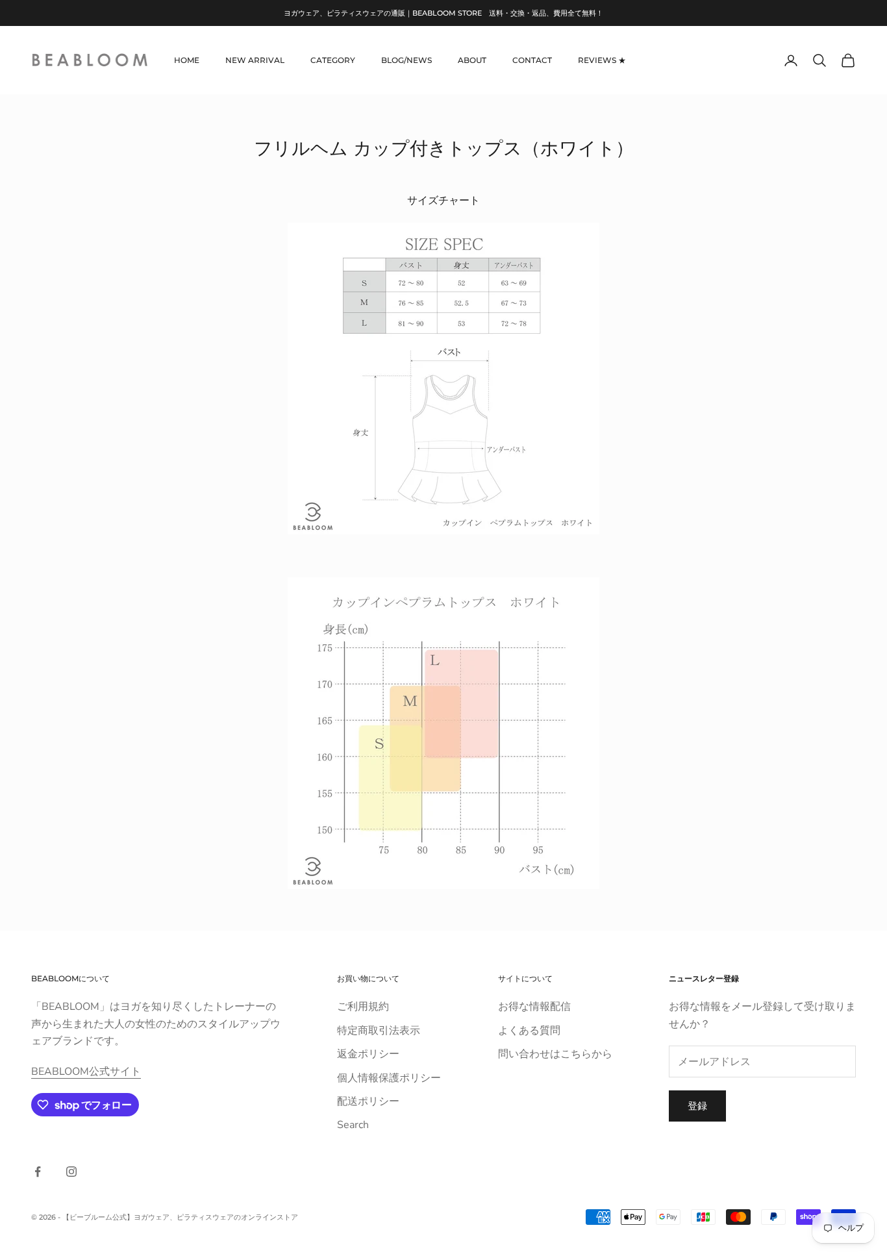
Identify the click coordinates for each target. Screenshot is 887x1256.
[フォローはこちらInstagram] (71, 1171)
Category (332, 60)
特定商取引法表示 (378, 1031)
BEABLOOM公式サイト (86, 1071)
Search (353, 1125)
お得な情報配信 (534, 1006)
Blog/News (406, 60)
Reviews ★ (602, 60)
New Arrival (254, 60)
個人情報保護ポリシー (389, 1078)
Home (186, 60)
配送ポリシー (368, 1101)
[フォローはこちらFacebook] (37, 1171)
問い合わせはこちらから (555, 1054)
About (472, 60)
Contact (532, 60)
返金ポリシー (368, 1054)
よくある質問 (529, 1031)
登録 (697, 1105)
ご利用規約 (363, 1006)
